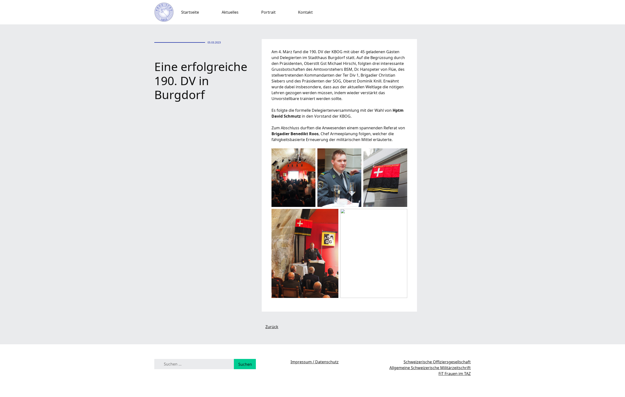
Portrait (268, 12)
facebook (468, 12)
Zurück (271, 326)
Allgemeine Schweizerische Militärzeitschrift (430, 367)
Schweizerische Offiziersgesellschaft (437, 362)
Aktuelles (230, 12)
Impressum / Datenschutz (315, 362)
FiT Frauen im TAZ (454, 373)
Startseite (190, 12)
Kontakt (305, 12)
